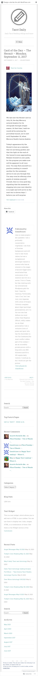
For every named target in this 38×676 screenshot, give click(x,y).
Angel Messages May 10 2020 (14, 549)
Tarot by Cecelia (16, 68)
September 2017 (9, 638)
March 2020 (8, 633)
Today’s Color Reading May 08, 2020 (16, 587)
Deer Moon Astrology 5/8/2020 (15, 579)
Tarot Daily (19, 29)
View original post (11, 200)
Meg (11, 458)
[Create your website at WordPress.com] (19, 2)
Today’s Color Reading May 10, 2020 (16, 554)
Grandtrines (25, 60)
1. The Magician (8, 378)
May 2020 (7, 624)
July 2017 (7, 646)
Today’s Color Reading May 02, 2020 (16, 599)
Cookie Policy (6, 668)
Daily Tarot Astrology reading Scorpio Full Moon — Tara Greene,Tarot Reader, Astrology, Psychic (18, 572)
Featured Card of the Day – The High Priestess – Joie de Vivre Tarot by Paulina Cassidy (26, 381)
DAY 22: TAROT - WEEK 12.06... (14, 422)
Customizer (8, 531)
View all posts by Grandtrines (21, 367)
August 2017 (8, 642)
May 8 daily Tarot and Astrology (15, 561)
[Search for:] (13, 407)
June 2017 (7, 651)
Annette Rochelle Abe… (18, 436)
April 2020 (7, 629)
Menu (20, 42)
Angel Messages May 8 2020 (14, 594)
